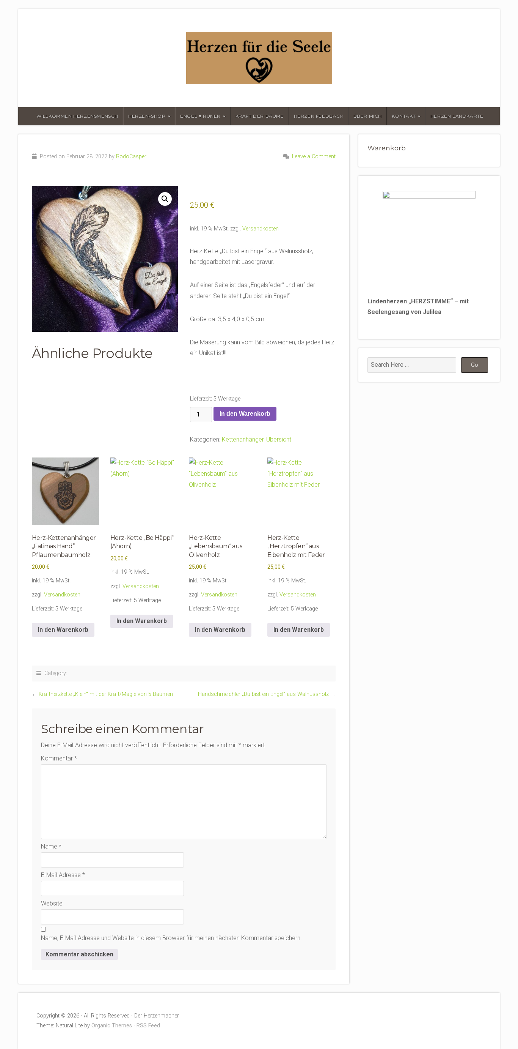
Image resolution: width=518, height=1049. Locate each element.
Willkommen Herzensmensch (77, 116)
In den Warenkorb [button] (63, 629)
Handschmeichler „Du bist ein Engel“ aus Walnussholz (263, 694)
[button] (165, 199)
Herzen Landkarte (456, 116)
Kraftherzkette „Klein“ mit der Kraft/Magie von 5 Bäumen (106, 694)
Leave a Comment (314, 156)
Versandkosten (260, 229)
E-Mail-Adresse (63, 875)
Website (52, 903)
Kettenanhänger (243, 439)
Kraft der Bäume (259, 116)
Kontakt (404, 116)
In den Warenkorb (245, 413)
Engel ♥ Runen (200, 116)
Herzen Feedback (319, 116)
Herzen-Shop (147, 116)
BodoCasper (131, 156)
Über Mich (367, 116)
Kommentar (59, 758)
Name (51, 846)
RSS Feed (148, 1025)
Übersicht (278, 439)
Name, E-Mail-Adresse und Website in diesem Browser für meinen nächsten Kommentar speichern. (171, 938)
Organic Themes (111, 1025)
